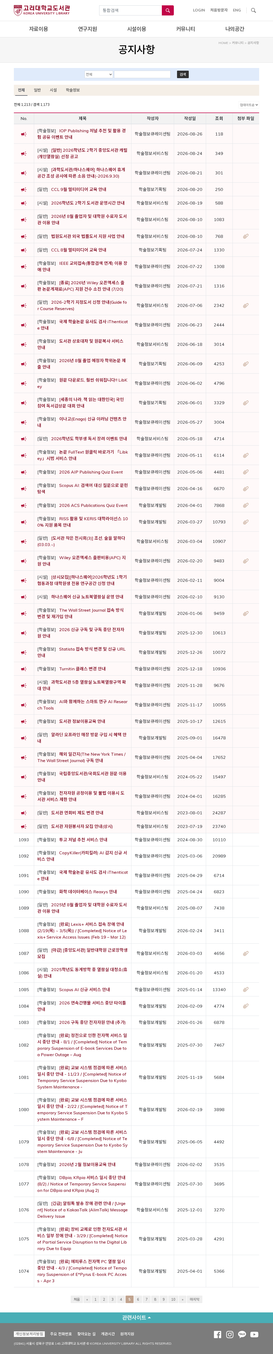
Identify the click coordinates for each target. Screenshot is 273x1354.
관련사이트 (134, 1317)
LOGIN (199, 10)
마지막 (194, 1299)
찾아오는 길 (86, 1334)
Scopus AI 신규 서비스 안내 (84, 989)
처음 (77, 1299)
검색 (183, 74)
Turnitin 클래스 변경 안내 (82, 668)
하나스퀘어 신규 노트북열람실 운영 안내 (87, 596)
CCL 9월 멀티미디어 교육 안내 (78, 189)
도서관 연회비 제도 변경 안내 (77, 812)
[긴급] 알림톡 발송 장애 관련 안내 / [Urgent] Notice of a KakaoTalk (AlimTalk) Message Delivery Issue (82, 1210)
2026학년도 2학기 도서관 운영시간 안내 (88, 203)
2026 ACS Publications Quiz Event (93, 505)
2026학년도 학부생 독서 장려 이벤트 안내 (89, 438)
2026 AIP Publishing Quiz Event (91, 472)
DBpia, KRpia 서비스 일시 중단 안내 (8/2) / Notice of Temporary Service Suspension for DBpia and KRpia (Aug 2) (81, 1184)
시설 (53, 90)
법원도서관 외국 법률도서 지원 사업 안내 (88, 236)
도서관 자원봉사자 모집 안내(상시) (82, 826)
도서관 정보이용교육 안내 (82, 721)
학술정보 (73, 90)
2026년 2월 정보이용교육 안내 (87, 1164)
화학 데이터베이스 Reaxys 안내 (88, 891)
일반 (37, 90)
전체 (21, 90)
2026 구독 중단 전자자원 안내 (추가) (92, 1022)
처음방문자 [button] (219, 10)
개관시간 (108, 1334)
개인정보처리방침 (29, 1334)
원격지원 (127, 1333)
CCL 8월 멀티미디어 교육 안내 (78, 250)
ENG (237, 10)
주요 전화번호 (61, 1334)
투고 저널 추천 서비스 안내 (83, 839)
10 (173, 1299)
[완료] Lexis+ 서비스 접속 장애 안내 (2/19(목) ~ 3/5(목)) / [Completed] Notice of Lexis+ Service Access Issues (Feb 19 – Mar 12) (82, 931)
